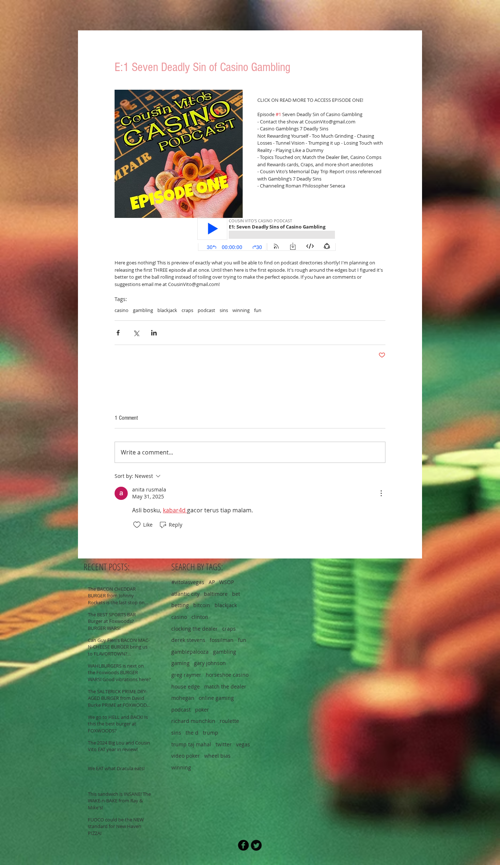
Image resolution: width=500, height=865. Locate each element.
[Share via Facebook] (118, 332)
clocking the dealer (194, 628)
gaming (180, 663)
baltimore (216, 593)
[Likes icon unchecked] (137, 524)
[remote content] (250, 235)
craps (187, 310)
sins (224, 310)
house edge (185, 686)
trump (210, 732)
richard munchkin (193, 720)
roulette (229, 720)
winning (241, 310)
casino (121, 310)
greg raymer (186, 674)
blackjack (167, 310)
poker (202, 709)
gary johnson (210, 663)
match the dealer (225, 686)
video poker (185, 755)
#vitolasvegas (187, 582)
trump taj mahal (191, 744)
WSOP (226, 582)
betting (180, 605)
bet (236, 593)
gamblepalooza (190, 651)
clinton (199, 616)
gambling (143, 310)
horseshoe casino (227, 674)
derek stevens (188, 639)
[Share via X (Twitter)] (136, 332)
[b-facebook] (243, 845)
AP (212, 582)
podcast (206, 310)
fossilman (222, 639)
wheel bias (217, 755)
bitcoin (201, 605)
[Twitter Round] (256, 845)
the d (192, 732)
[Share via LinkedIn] (153, 332)
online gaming (216, 697)
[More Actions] (381, 493)
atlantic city (185, 593)
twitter (224, 744)
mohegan (182, 697)
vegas (243, 744)
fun (257, 310)
